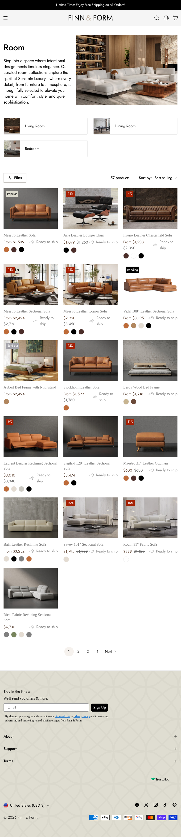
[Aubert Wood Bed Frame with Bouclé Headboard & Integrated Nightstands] (31, 360)
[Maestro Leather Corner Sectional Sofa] (90, 284)
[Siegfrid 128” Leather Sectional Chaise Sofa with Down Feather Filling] (90, 436)
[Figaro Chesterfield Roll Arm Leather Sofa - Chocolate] (126, 256)
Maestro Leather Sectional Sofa (27, 311)
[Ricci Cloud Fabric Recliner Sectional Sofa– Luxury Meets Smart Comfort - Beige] (21, 634)
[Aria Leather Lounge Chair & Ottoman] (90, 208)
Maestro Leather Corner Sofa (85, 311)
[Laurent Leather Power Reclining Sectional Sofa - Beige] (14, 489)
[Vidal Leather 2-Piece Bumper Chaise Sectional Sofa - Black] (149, 325)
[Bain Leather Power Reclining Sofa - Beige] (6, 559)
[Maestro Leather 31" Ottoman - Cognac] (126, 478)
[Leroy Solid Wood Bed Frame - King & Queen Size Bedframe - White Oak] (126, 401)
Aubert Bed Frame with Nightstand (30, 387)
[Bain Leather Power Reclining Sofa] (31, 517)
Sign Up (99, 707)
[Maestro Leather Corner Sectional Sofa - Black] (74, 332)
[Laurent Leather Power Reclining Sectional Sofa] (31, 436)
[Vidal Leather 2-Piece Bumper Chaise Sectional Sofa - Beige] (141, 325)
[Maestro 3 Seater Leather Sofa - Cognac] (6, 249)
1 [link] (69, 651)
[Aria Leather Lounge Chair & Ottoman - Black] (66, 250)
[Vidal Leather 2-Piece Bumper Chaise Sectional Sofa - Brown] (133, 325)
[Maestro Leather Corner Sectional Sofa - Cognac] (66, 332)
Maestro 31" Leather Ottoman (145, 463)
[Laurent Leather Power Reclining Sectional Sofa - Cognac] (6, 489)
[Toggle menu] (5, 18)
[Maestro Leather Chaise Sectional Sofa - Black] (14, 332)
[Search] (156, 18)
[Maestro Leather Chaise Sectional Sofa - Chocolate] (21, 332)
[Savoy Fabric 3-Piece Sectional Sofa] (90, 517)
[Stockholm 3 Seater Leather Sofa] (90, 360)
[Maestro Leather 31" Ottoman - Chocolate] (133, 478)
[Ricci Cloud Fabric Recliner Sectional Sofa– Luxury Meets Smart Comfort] (31, 588)
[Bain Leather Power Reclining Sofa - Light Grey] (21, 559)
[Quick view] (51, 198)
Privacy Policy (82, 716)
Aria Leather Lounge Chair (83, 235)
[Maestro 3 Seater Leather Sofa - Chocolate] (14, 249)
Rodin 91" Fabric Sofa (140, 544)
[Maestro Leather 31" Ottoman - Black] (141, 478)
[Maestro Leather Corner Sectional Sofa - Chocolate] (81, 332)
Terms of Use (62, 716)
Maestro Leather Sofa (20, 235)
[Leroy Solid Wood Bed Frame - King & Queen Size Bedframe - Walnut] (133, 401)
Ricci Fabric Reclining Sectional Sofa (28, 617)
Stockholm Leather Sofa (81, 387)
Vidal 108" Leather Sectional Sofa (148, 311)
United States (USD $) (27, 805)
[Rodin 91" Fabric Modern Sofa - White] (126, 559)
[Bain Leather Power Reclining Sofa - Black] (14, 559)
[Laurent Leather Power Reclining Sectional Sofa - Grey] (21, 489)
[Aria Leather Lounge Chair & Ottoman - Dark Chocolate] (74, 250)
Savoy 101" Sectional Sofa (83, 544)
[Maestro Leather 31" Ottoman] (150, 436)
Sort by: (145, 177)
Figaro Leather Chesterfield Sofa (147, 235)
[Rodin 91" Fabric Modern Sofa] (150, 517)
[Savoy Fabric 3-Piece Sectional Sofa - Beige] (66, 559)
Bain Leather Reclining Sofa (25, 544)
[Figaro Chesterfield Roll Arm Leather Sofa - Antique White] (133, 256)
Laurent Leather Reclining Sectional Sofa (30, 465)
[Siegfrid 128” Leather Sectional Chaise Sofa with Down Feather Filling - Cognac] (66, 483)
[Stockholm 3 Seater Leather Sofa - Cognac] (66, 408)
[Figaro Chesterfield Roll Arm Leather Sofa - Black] (141, 256)
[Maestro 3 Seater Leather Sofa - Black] (21, 249)
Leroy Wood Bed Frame (141, 387)
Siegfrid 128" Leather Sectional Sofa (86, 465)
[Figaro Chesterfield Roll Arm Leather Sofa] (150, 208)
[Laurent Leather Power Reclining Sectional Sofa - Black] (29, 489)
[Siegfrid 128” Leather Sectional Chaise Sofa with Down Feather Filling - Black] (74, 483)
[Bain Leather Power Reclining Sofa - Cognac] (29, 559)
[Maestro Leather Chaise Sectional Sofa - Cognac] (6, 332)
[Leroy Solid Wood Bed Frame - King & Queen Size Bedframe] (150, 360)
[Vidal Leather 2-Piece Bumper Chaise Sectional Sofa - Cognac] (126, 325)
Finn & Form (27, 817)
